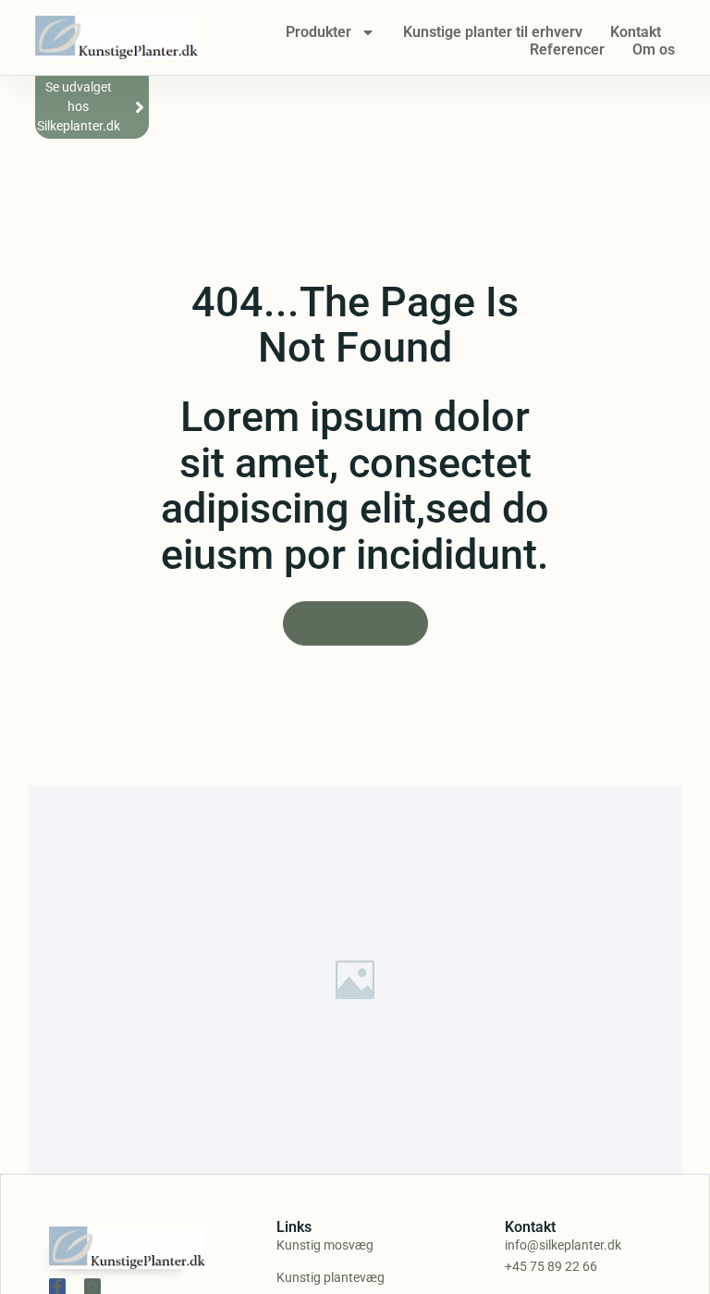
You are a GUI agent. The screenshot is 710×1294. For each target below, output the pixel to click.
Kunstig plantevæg (330, 1277)
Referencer (567, 49)
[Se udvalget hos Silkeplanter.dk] (139, 107)
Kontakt (635, 32)
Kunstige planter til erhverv (492, 32)
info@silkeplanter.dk (563, 1245)
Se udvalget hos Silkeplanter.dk (78, 106)
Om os (653, 49)
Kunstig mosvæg (324, 1245)
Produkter (318, 32)
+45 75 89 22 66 (551, 1266)
